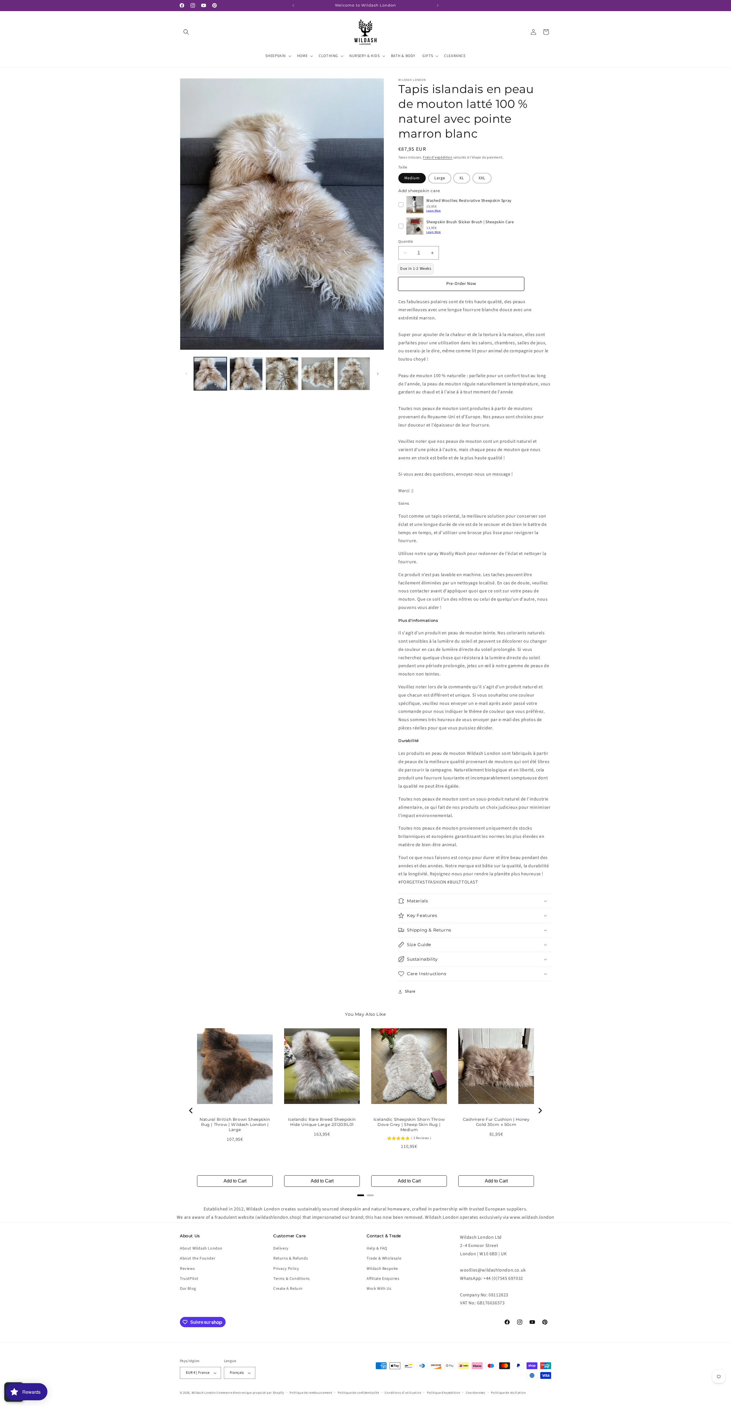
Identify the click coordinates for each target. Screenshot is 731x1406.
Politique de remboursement (311, 1393)
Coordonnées (475, 1393)
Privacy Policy (286, 1269)
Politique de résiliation (508, 1393)
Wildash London (204, 1393)
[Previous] (191, 1110)
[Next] (539, 1110)
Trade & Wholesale (384, 1258)
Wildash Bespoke (382, 1269)
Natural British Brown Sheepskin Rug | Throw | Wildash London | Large (235, 1124)
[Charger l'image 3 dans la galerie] (282, 373)
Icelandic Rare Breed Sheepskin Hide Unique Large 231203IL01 (322, 1122)
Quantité (405, 241)
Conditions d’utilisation (403, 1393)
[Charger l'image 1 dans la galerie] (210, 373)
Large (439, 178)
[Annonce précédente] (293, 5)
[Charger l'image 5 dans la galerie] (353, 373)
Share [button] (410, 991)
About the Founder (197, 1258)
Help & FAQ (377, 1248)
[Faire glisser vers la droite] (377, 373)
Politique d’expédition (443, 1393)
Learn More (433, 211)
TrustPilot (189, 1279)
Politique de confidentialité (358, 1393)
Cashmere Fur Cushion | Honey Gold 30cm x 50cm (496, 1122)
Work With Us (379, 1289)
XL (461, 178)
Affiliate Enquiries (383, 1279)
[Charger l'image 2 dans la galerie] (246, 373)
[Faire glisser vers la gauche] (186, 373)
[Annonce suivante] (437, 5)
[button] (186, 32)
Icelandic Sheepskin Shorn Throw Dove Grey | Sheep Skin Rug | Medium (409, 1124)
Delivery (281, 1248)
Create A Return (288, 1289)
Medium (412, 178)
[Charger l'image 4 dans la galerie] (317, 373)
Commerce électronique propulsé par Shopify (250, 1393)
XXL (482, 178)
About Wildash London (201, 1248)
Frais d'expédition (438, 157)
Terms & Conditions (291, 1279)
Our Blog (188, 1289)
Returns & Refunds (290, 1258)
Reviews (187, 1269)
